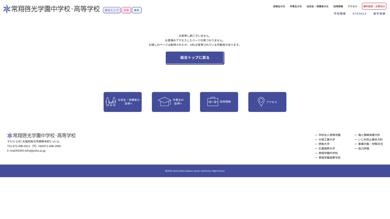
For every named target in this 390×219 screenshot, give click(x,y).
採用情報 (338, 6)
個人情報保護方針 (369, 135)
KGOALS (360, 13)
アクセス (352, 6)
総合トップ (112, 10)
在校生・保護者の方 (318, 6)
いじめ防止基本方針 (370, 139)
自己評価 (363, 148)
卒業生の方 (296, 6)
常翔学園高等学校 (329, 157)
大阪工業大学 (327, 139)
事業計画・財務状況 (370, 144)
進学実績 (379, 13)
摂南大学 (324, 144)
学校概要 (340, 13)
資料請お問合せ (374, 6)
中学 (126, 10)
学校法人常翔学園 (329, 135)
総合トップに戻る (195, 57)
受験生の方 (279, 6)
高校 (137, 10)
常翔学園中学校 (328, 153)
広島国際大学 (327, 148)
